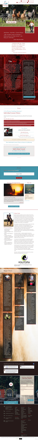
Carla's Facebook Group (9, 415)
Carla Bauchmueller (8, 197)
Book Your (11, 388)
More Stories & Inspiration (14, 206)
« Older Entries (27, 200)
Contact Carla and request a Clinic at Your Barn (19, 153)
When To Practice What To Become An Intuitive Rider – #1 (13, 196)
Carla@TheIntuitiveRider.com (29, 97)
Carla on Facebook (31, 2)
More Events (19, 178)
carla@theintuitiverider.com (22, 2)
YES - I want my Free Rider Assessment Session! (11, 402)
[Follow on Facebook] (33, 363)
